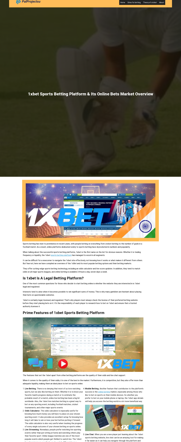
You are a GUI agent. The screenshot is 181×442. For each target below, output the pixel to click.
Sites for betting (134, 2)
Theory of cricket (150, 2)
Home (122, 2)
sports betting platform (61, 255)
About (161, 2)
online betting (104, 392)
